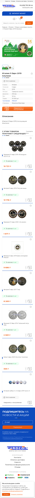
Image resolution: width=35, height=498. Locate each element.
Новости (7, 1)
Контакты (30, 1)
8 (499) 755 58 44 (26, 5)
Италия (11, 27)
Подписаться (17, 427)
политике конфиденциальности (12, 491)
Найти (29, 23)
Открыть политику (17, 494)
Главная (4, 27)
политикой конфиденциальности (13, 438)
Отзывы (13, 1)
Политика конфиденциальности (17, 465)
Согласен (6, 494)
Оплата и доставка (21, 1)
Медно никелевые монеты (23, 27)
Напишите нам (27, 7)
